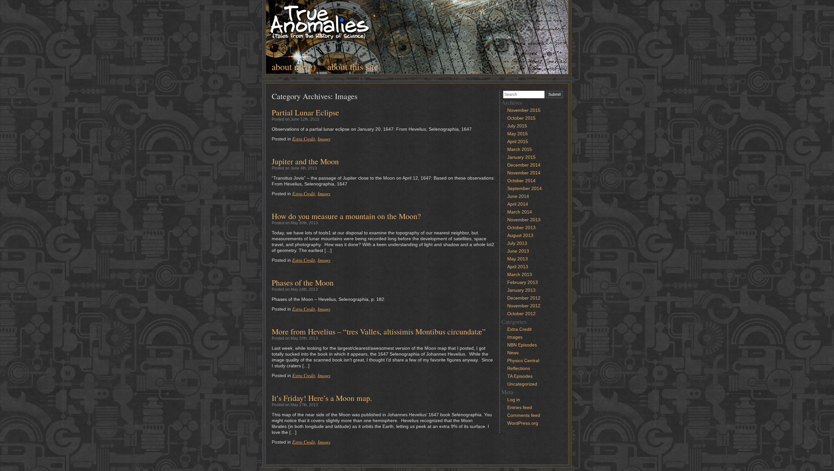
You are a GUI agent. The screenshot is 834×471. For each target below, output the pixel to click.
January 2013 (521, 290)
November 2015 (523, 110)
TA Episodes (520, 376)
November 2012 (523, 305)
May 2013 (517, 258)
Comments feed (523, 415)
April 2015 (517, 141)
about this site (352, 66)
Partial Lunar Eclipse (305, 112)
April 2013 (517, 266)
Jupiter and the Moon (305, 161)
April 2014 (517, 204)
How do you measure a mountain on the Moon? (346, 216)
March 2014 (519, 211)
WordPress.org (522, 423)
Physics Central (523, 360)
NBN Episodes (522, 344)
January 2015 (521, 157)
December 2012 (523, 298)
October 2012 (521, 313)
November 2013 (523, 219)
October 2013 (521, 227)
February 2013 (522, 282)
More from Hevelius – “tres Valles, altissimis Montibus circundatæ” (379, 331)
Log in (513, 399)
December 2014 (523, 165)
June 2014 (518, 196)
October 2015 (521, 118)
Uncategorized (522, 384)
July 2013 (517, 243)
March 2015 (519, 149)
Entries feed (519, 407)
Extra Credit (303, 139)
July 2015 (517, 125)
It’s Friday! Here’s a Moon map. (322, 398)
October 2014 (521, 180)
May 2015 (517, 133)
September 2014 (524, 188)
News (513, 352)
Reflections (518, 368)
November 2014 (523, 172)
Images (324, 139)
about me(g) (294, 66)
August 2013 (520, 235)
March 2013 (519, 274)
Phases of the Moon (303, 282)
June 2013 (518, 251)
